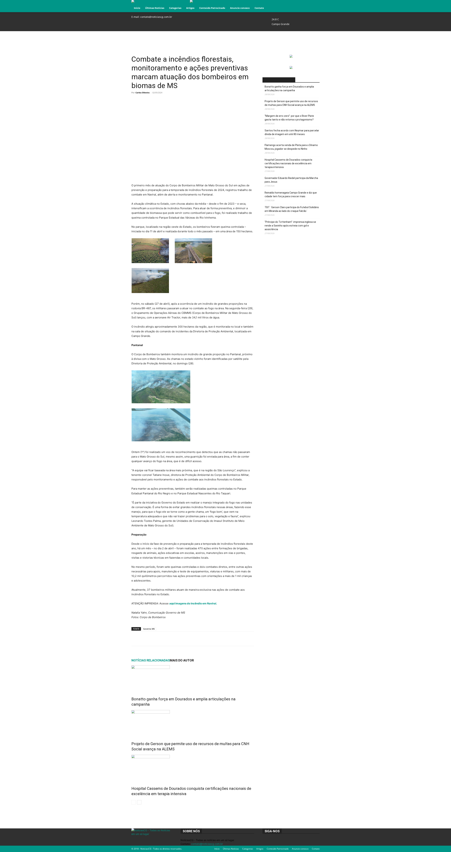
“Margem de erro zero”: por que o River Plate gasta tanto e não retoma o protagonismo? (289, 117)
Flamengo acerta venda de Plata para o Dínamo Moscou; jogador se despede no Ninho (291, 147)
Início (137, 8)
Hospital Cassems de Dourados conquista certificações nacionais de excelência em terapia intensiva (288, 163)
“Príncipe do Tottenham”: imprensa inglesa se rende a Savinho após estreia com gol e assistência (290, 225)
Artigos (190, 8)
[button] (315, 4)
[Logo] (160, 2)
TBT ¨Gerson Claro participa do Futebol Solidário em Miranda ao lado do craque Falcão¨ (292, 209)
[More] (212, 638)
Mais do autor (182, 660)
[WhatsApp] (179, 638)
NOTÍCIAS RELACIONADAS (150, 660)
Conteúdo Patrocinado (212, 8)
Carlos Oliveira (142, 92)
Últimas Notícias (154, 8)
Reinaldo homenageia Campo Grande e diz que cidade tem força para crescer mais (291, 194)
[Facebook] (309, 14)
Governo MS (149, 628)
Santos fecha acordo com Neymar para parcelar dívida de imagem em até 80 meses (292, 132)
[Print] (204, 638)
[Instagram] (312, 14)
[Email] (196, 638)
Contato (259, 8)
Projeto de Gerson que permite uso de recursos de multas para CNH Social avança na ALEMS (291, 103)
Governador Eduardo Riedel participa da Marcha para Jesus (291, 180)
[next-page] (139, 802)
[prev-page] (133, 802)
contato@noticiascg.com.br (156, 16)
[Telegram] (187, 638)
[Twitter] (314, 14)
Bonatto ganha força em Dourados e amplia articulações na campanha (289, 88)
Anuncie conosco (240, 8)
